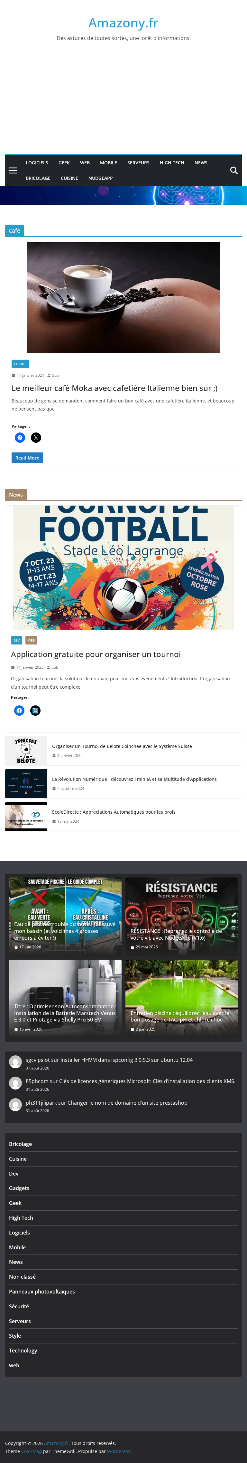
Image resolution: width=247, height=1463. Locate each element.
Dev (17, 640)
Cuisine (69, 178)
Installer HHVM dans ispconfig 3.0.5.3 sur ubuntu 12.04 (126, 1059)
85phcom (37, 1081)
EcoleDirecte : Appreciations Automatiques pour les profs (114, 812)
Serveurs (138, 163)
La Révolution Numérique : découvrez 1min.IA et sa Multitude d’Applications (134, 779)
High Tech (172, 163)
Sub (55, 375)
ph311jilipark (41, 1102)
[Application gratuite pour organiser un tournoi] (123, 568)
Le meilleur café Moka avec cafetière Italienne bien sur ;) (114, 388)
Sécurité (19, 1306)
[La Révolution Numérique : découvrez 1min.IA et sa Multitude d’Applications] (26, 783)
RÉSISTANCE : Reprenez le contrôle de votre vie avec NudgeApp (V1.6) (176, 934)
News (201, 163)
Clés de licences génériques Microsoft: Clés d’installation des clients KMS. (147, 1081)
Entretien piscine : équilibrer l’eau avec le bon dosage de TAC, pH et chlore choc (180, 1016)
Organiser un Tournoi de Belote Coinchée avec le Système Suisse (122, 746)
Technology (23, 1350)
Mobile (108, 163)
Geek (64, 163)
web (85, 163)
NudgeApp (100, 178)
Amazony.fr (123, 22)
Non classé (22, 1276)
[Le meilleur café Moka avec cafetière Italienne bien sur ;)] (123, 297)
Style (15, 1335)
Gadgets (19, 1188)
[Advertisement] (123, 105)
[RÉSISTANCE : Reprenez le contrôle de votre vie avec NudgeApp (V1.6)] (181, 916)
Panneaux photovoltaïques (42, 1291)
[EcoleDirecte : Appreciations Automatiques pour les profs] (26, 816)
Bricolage (38, 178)
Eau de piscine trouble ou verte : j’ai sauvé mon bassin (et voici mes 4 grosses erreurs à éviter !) (64, 931)
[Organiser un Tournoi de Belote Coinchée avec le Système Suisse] (26, 750)
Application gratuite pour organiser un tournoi (96, 654)
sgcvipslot (38, 1059)
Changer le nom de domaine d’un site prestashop (128, 1102)
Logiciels (37, 163)
